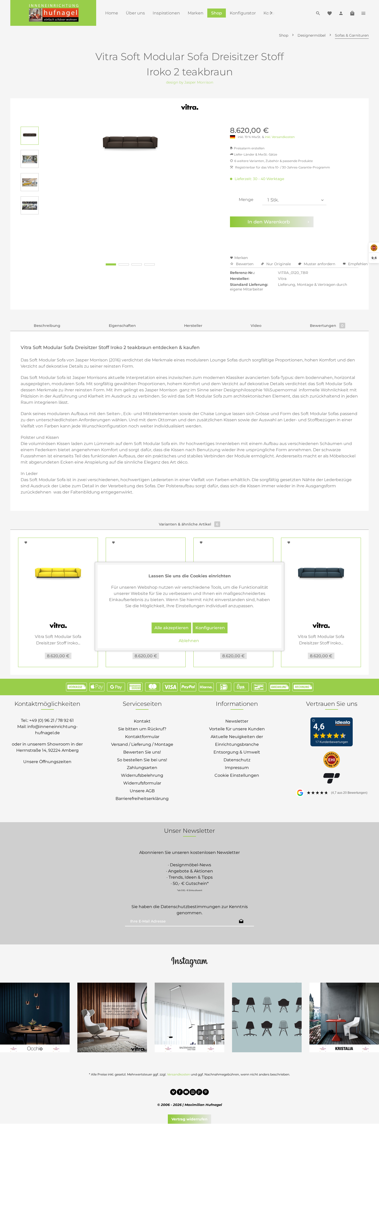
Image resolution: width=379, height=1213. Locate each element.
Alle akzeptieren (171, 627)
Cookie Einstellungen (237, 775)
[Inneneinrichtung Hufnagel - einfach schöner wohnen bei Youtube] (186, 1093)
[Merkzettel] (329, 13)
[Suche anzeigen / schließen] (318, 13)
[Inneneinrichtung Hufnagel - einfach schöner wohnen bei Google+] (199, 1093)
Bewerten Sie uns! (142, 752)
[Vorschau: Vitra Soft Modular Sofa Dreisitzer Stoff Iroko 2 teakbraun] (30, 136)
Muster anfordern (319, 264)
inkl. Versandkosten (280, 137)
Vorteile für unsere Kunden (237, 728)
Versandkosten (178, 1074)
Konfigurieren (210, 627)
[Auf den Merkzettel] (26, 542)
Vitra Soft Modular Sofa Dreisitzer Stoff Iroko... (58, 639)
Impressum (237, 767)
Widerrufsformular (142, 783)
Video (256, 325)
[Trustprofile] (331, 760)
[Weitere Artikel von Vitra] (189, 110)
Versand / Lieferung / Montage (142, 744)
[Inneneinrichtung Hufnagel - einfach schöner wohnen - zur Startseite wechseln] (53, 13)
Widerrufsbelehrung (142, 775)
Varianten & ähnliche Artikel (188, 524)
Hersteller (193, 325)
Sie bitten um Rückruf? (142, 728)
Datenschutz (237, 759)
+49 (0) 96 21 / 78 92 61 (51, 720)
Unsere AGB (142, 790)
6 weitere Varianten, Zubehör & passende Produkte (273, 161)
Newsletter (236, 721)
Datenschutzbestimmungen (190, 906)
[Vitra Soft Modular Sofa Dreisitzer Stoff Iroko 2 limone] (58, 576)
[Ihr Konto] (341, 13)
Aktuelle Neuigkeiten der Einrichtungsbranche (237, 740)
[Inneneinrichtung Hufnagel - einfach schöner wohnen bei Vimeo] (173, 1093)
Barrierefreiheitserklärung (142, 798)
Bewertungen (326, 325)
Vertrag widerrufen (189, 1119)
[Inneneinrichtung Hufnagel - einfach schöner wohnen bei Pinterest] (205, 1093)
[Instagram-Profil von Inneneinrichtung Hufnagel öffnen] (189, 962)
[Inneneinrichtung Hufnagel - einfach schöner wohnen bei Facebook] (180, 1093)
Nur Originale (278, 264)
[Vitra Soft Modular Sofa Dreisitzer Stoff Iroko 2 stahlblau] (321, 576)
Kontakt (142, 721)
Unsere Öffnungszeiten (47, 761)
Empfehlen (357, 264)
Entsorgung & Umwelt (236, 752)
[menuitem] (111, 13)
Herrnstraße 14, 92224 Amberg (47, 750)
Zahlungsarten (142, 767)
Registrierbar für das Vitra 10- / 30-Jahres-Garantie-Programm (282, 167)
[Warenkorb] (352, 13)
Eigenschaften (122, 325)
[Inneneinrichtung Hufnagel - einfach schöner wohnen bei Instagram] (193, 1093)
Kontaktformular (142, 736)
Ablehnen (189, 640)
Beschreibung (47, 325)
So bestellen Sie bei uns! (142, 759)
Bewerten (244, 264)
